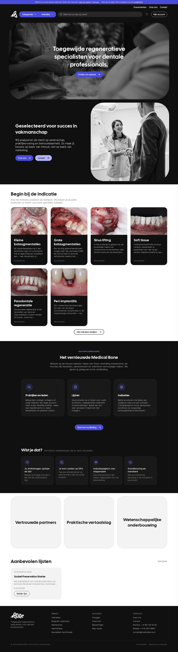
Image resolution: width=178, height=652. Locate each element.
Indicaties (46, 14)
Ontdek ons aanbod (87, 74)
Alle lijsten (162, 561)
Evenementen (140, 7)
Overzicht (96, 621)
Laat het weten (84, 2)
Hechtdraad (57, 628)
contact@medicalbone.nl (144, 632)
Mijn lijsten (97, 628)
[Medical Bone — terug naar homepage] (14, 14)
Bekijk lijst (22, 593)
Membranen (57, 625)
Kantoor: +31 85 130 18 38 (145, 625)
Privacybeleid (141, 644)
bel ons (96, 2)
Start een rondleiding (86, 427)
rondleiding (138, 2)
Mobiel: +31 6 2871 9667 (144, 628)
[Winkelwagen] (146, 14)
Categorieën (27, 14)
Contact (163, 7)
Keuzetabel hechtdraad (62, 632)
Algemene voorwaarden (158, 644)
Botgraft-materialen (61, 621)
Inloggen (96, 617)
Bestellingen (97, 625)
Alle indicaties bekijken (87, 332)
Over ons (153, 7)
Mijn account (159, 14)
